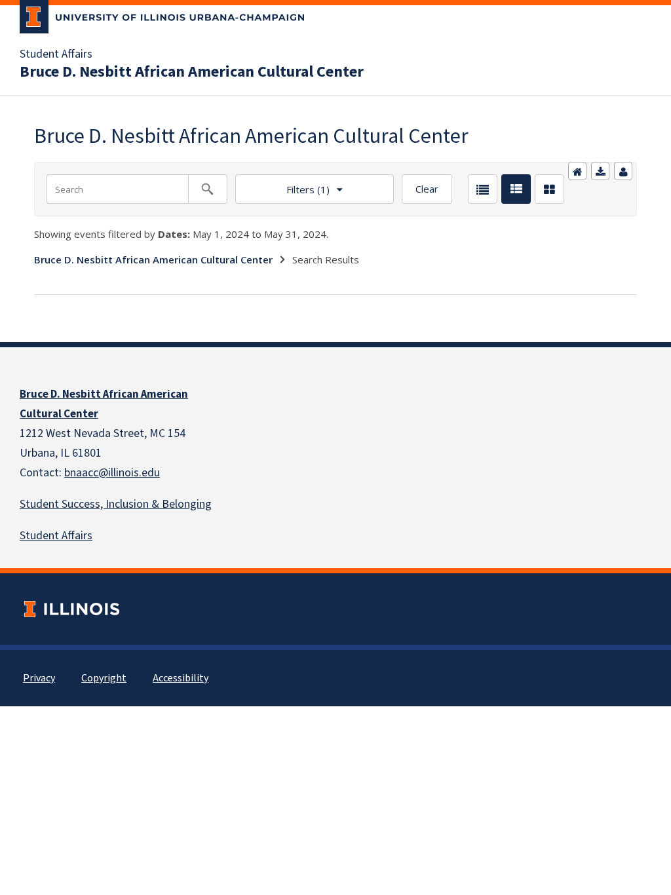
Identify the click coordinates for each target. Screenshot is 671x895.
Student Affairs (56, 54)
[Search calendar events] (207, 189)
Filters (282, 185)
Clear (426, 188)
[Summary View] (516, 189)
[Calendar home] (577, 171)
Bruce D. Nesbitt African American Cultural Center (192, 72)
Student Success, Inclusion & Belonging (116, 504)
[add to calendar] (600, 171)
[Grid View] (549, 189)
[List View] (482, 189)
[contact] (623, 171)
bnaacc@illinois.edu (112, 473)
